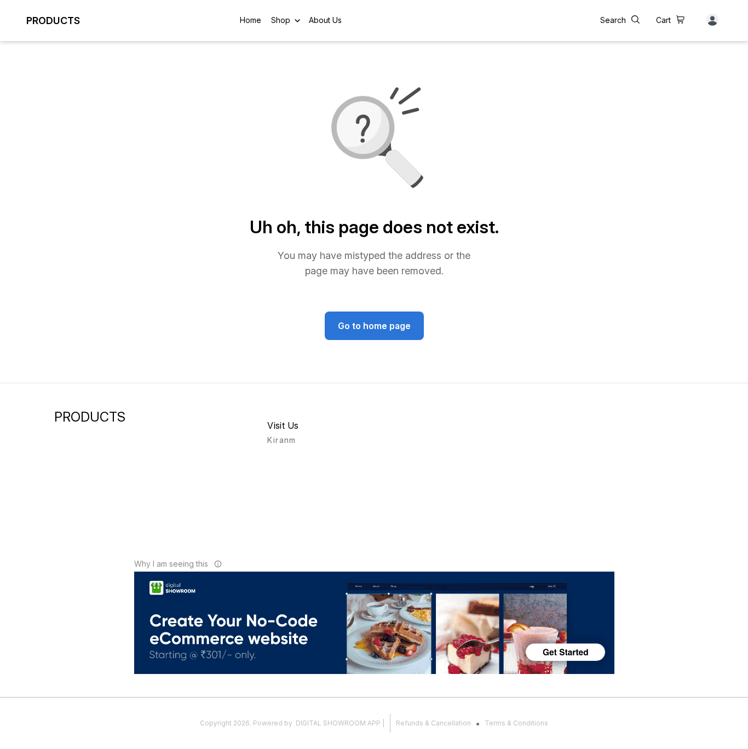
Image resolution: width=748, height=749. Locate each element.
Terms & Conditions (516, 723)
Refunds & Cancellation (433, 723)
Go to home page (374, 325)
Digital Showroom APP (338, 723)
